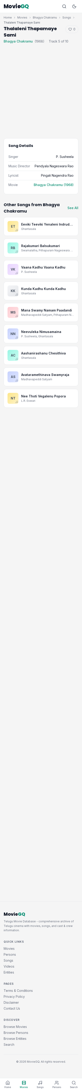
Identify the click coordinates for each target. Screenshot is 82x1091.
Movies (22, 17)
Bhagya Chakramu (45, 17)
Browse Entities (15, 1038)
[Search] (64, 6)
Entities (9, 972)
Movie (16, 6)
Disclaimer (11, 1002)
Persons (10, 954)
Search (9, 1044)
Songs (66, 17)
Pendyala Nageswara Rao (54, 166)
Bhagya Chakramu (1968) (54, 185)
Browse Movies (15, 1027)
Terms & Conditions (18, 991)
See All (72, 208)
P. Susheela (65, 157)
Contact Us (12, 1008)
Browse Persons (16, 1033)
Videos (9, 966)
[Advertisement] (41, 87)
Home (8, 17)
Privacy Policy (14, 996)
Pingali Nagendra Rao (57, 175)
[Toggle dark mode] (74, 6)
